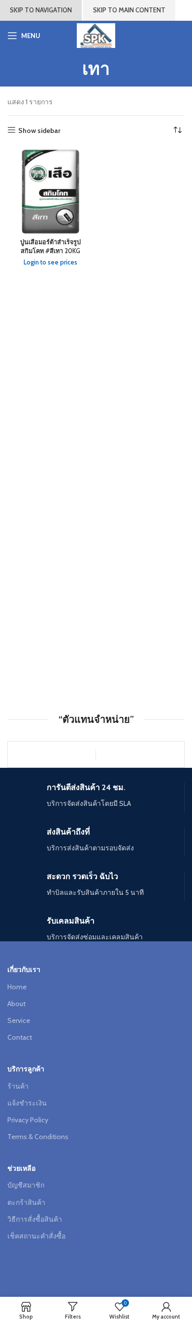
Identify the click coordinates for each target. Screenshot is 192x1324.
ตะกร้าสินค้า (26, 1202)
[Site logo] (96, 34)
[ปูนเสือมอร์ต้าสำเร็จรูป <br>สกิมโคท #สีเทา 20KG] (50, 191)
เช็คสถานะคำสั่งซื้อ (36, 1236)
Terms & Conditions (37, 1136)
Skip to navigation (41, 10)
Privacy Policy (27, 1119)
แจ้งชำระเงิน (27, 1103)
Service (18, 1020)
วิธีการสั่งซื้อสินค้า (34, 1219)
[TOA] (52, 754)
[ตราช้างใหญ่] (140, 754)
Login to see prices (50, 262)
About (16, 1003)
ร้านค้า (18, 1086)
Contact (19, 1037)
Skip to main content (129, 10)
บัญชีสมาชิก (25, 1185)
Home (17, 986)
